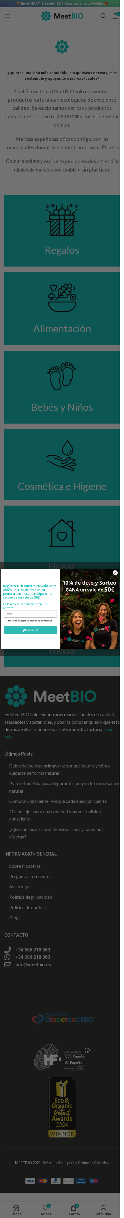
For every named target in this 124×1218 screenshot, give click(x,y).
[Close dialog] (115, 572)
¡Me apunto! (30, 630)
